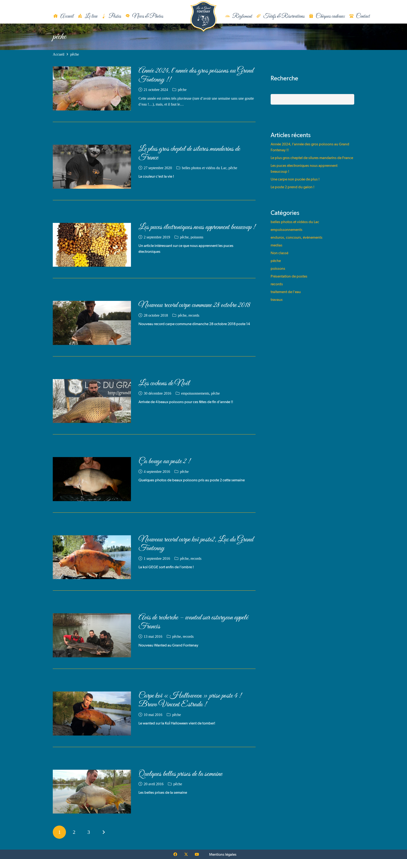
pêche (182, 90)
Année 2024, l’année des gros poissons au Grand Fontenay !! (195, 75)
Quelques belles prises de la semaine (180, 774)
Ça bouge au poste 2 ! (164, 461)
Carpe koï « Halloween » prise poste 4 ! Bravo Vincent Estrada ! (189, 700)
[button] (168, 16)
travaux (277, 299)
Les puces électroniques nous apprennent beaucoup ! (196, 227)
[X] (186, 854)
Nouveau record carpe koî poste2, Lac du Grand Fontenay (195, 544)
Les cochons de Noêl (164, 383)
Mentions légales (222, 854)
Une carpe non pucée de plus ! (295, 179)
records (193, 315)
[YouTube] (197, 854)
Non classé (279, 253)
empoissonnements (195, 393)
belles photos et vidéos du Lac (204, 168)
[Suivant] (103, 832)
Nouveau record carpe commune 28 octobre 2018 (194, 305)
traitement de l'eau (286, 292)
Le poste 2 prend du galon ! (292, 187)
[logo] (203, 16)
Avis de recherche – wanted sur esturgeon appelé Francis (193, 622)
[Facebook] (175, 854)
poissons (197, 237)
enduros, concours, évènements (296, 237)
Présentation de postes (289, 276)
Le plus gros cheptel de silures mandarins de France (189, 153)
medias (276, 245)
